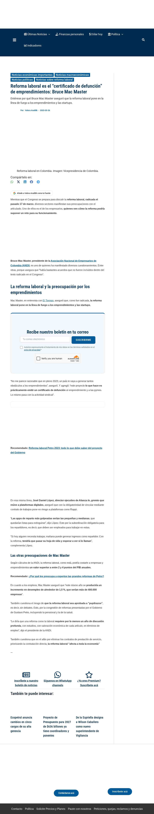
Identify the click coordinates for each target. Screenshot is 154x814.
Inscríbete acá (120, 791)
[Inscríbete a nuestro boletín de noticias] (26, 675)
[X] (18, 181)
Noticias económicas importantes (32, 74)
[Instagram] (20, 779)
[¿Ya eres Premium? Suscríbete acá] (89, 675)
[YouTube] (31, 779)
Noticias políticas (22, 79)
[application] (48, 34)
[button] (37, 34)
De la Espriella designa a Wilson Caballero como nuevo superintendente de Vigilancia (89, 726)
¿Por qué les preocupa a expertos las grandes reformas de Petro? (66, 576)
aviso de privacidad (32, 350)
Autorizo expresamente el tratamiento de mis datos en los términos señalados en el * (59, 348)
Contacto (16, 808)
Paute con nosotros (79, 808)
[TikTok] (26, 779)
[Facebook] (31, 181)
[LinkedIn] (25, 181)
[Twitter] (9, 779)
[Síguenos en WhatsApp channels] (57, 675)
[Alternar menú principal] (14, 40)
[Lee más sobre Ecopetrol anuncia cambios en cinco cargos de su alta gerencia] (25, 706)
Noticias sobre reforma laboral (54, 79)
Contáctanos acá (66, 793)
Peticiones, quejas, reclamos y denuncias (118, 808)
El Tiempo (48, 300)
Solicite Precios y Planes (50, 808)
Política (29, 808)
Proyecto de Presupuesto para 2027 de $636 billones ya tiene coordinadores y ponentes (57, 726)
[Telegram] (38, 181)
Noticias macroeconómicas (72, 74)
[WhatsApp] (12, 181)
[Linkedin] (15, 779)
